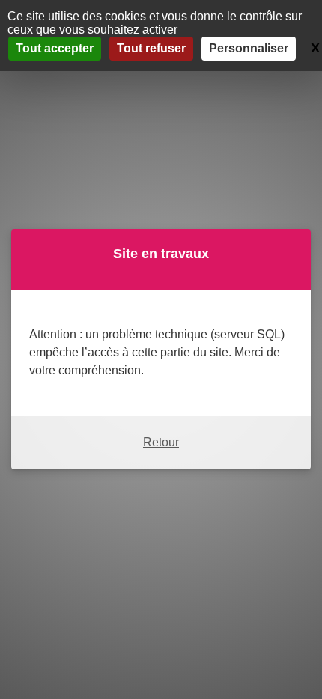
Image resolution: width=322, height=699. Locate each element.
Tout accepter (55, 48)
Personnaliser (248, 48)
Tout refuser (151, 48)
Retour (161, 442)
